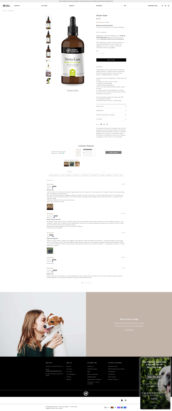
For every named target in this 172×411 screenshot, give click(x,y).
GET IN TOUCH (129, 329)
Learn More (112, 47)
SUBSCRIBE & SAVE (152, 5)
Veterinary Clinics (113, 366)
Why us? (69, 366)
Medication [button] (109, 175)
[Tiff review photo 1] (50, 250)
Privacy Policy (73, 406)
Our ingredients (71, 374)
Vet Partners (111, 374)
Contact (69, 377)
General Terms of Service (94, 379)
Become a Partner (113, 379)
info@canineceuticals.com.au (54, 371)
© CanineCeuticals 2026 (51, 406)
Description (100, 106)
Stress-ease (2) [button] (94, 175)
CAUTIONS (99, 119)
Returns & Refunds (92, 374)
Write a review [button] (114, 152)
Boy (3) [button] (62, 175)
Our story (69, 369)
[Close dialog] (169, 359)
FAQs (88, 371)
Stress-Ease (11, 10)
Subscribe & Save (92, 369)
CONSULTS (71, 5)
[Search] (165, 5)
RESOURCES (99, 5)
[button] (99, 22)
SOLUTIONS (44, 5)
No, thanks (154, 402)
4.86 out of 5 (62, 151)
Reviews (69, 379)
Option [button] (115, 175)
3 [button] (86, 282)
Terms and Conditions (64, 406)
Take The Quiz (154, 377)
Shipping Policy (91, 377)
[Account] (162, 5)
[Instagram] (125, 400)
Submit (154, 399)
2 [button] (84, 282)
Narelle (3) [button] (69, 175)
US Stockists (111, 371)
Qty (97, 50)
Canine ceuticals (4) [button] (54, 175)
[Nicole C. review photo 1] (50, 207)
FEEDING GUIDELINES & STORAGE (105, 114)
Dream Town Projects (57, 408)
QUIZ (125, 5)
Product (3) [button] (76, 175)
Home (4, 10)
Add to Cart (111, 60)
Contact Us (90, 366)
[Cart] (168, 5)
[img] (50, 184)
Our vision (69, 371)
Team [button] (121, 175)
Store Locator (112, 377)
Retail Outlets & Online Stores (116, 369)
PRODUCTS (17, 5)
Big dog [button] (102, 175)
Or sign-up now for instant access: (153, 393)
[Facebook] (121, 400)
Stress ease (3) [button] (85, 175)
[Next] (48, 86)
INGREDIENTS (100, 110)
